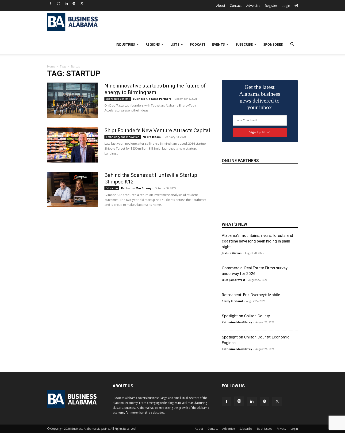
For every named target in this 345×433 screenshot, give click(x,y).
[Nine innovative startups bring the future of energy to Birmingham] (72, 100)
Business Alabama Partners (152, 98)
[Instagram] (58, 3)
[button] (292, 45)
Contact (236, 5)
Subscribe (244, 44)
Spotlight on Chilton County (246, 316)
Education (112, 188)
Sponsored (273, 44)
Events (218, 44)
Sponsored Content (118, 98)
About (220, 5)
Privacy (281, 429)
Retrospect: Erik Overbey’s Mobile (251, 294)
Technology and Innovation (122, 137)
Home (51, 66)
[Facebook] (50, 3)
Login (286, 5)
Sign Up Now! (259, 132)
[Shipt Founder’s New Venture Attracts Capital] (72, 145)
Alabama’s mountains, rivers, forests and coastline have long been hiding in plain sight (257, 241)
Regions (153, 44)
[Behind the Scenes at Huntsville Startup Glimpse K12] (72, 189)
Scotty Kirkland (232, 301)
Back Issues (264, 429)
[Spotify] (73, 3)
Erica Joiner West (233, 280)
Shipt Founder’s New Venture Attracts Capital (157, 130)
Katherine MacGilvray (136, 188)
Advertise (253, 5)
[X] (81, 3)
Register (271, 5)
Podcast (198, 44)
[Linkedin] (66, 3)
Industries (125, 44)
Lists (174, 44)
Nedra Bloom (152, 137)
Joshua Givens (232, 253)
